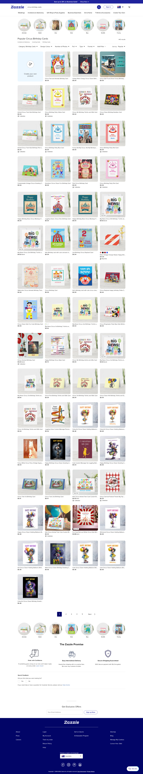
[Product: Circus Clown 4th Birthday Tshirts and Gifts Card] (112, 381)
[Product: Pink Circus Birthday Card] (85, 169)
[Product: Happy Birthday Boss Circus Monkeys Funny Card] (30, 204)
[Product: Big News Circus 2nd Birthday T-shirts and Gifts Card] (30, 238)
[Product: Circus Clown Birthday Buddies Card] (112, 98)
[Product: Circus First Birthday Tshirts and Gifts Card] (58, 381)
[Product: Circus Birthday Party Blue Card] (58, 133)
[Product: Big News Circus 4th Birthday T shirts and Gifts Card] (112, 204)
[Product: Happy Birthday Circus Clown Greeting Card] (58, 448)
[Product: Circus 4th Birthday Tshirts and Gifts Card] (85, 98)
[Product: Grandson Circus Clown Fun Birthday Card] (58, 169)
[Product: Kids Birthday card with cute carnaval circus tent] (58, 238)
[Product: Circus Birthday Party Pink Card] (112, 169)
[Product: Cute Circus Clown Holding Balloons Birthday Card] (85, 553)
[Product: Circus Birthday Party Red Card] (112, 133)
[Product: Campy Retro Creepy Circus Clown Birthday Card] (85, 64)
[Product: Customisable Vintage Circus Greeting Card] (30, 169)
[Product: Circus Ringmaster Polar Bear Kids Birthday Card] (112, 310)
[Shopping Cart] (129, 7)
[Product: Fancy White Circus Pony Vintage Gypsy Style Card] (30, 448)
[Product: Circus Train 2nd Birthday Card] (58, 482)
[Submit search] (99, 7)
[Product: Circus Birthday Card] (58, 276)
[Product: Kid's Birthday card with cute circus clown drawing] (85, 276)
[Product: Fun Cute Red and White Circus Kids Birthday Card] (85, 518)
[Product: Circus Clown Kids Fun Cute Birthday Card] (30, 310)
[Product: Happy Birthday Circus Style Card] (58, 346)
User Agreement (81, 771)
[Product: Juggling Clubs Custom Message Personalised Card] (58, 415)
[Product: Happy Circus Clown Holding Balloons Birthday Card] (30, 518)
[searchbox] (63, 7)
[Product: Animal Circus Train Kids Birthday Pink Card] (30, 133)
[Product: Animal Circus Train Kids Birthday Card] (30, 98)
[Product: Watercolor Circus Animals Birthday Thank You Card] (30, 276)
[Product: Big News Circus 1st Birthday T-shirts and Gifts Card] (58, 310)
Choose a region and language (69, 753)
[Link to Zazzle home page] (18, 7)
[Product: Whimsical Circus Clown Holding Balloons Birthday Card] (112, 518)
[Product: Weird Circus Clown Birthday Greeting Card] (58, 553)
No (29, 681)
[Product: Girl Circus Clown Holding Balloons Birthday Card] (30, 553)
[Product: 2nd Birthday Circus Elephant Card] (85, 238)
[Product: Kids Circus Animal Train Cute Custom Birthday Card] (85, 482)
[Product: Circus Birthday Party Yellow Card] (58, 98)
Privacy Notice (91, 771)
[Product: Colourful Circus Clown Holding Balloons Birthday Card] (85, 415)
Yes (22, 681)
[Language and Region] (121, 7)
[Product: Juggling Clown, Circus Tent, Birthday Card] (58, 204)
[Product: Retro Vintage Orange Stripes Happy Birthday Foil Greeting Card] (112, 238)
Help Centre (66, 685)
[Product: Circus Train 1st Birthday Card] (30, 482)
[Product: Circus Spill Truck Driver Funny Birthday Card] (112, 64)
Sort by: (114, 46)
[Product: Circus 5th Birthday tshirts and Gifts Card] (85, 346)
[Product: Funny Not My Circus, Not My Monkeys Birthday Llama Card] (85, 133)
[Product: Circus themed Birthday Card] (30, 346)
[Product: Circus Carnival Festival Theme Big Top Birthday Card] (112, 482)
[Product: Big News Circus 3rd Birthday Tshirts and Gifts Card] (112, 346)
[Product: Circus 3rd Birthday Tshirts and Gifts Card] (85, 381)
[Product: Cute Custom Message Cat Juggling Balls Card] (85, 448)
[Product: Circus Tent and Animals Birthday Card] (58, 64)
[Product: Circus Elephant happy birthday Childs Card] (112, 276)
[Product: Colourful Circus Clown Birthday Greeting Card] (30, 587)
